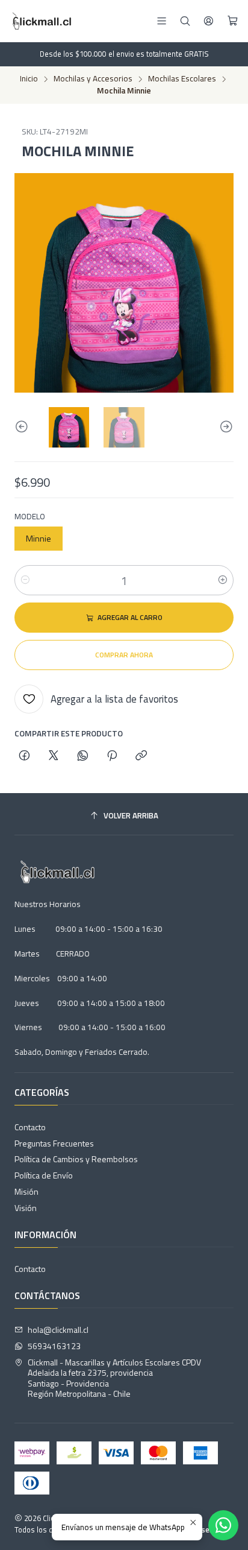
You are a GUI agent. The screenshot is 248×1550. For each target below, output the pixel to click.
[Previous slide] (23, 427)
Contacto (30, 1127)
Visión (25, 1207)
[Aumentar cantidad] (222, 580)
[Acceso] (208, 20)
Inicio (29, 79)
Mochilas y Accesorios (93, 79)
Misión (26, 1191)
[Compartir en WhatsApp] (83, 756)
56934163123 (54, 1346)
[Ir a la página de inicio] (40, 21)
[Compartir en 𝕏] (53, 756)
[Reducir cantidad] (25, 580)
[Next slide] (224, 427)
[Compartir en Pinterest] (112, 756)
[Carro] (233, 21)
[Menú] (161, 20)
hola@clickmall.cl (58, 1329)
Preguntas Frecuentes (54, 1143)
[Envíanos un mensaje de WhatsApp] (223, 1525)
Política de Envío (43, 1175)
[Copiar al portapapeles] (141, 756)
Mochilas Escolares (182, 79)
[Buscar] (185, 20)
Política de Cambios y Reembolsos (76, 1159)
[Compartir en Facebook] (24, 756)
